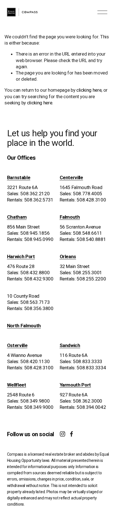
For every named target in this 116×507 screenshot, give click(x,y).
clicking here (89, 90)
